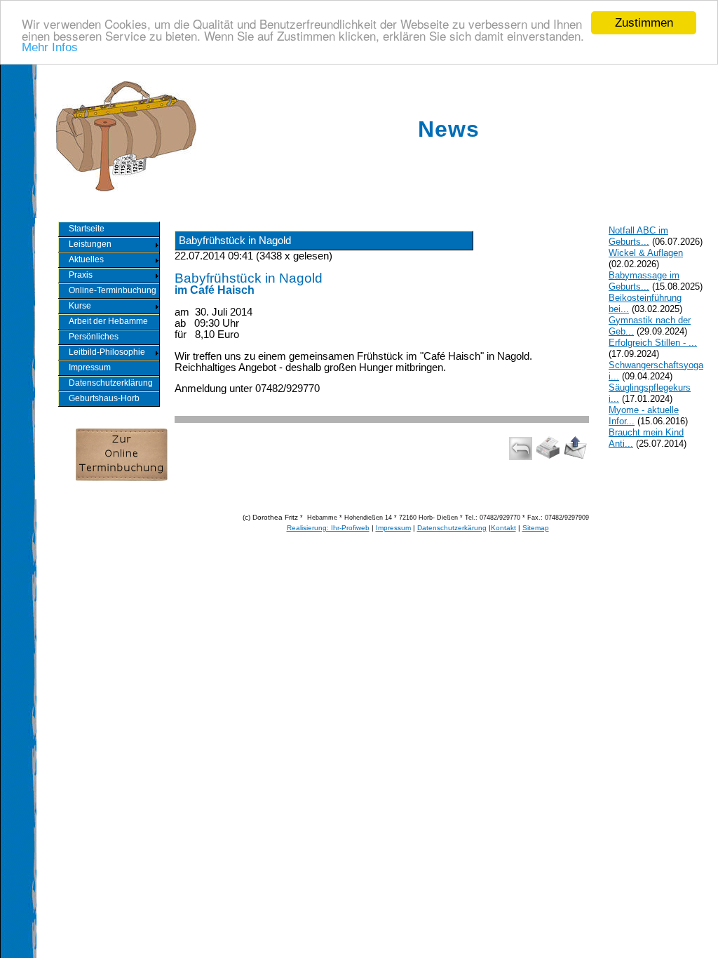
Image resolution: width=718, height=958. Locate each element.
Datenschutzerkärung (452, 528)
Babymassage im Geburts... (644, 281)
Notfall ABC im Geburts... (638, 236)
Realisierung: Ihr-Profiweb (328, 528)
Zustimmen (644, 22)
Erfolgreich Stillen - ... (653, 342)
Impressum (393, 528)
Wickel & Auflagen (646, 253)
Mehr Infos (50, 47)
